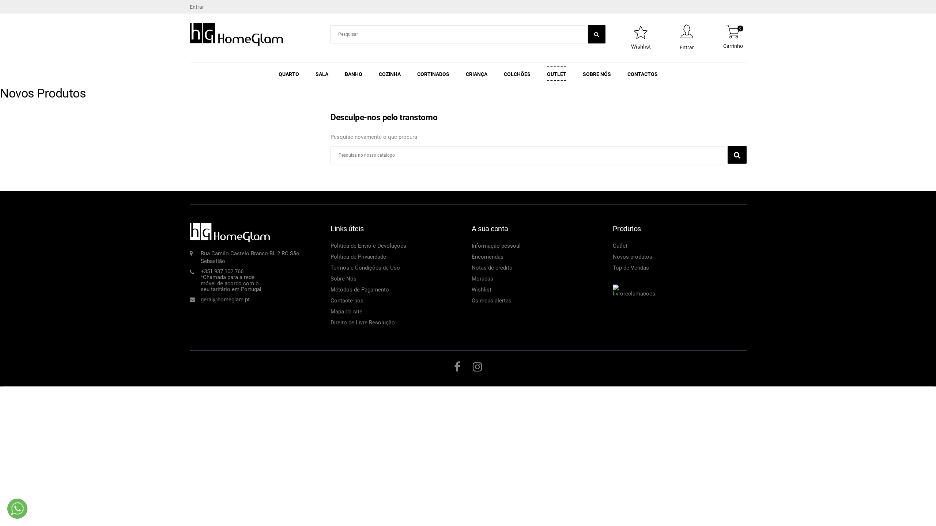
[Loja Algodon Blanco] (236, 34)
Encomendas (487, 257)
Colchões (517, 74)
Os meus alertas (492, 300)
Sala (322, 74)
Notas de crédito (492, 267)
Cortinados (433, 74)
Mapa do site (346, 311)
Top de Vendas (631, 267)
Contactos (642, 74)
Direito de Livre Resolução (363, 322)
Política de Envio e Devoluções (368, 246)
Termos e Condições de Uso (365, 267)
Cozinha (390, 74)
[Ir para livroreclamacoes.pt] (635, 286)
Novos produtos (632, 257)
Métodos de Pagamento (360, 289)
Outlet (556, 74)
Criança (476, 74)
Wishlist (481, 289)
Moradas (482, 278)
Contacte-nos (347, 300)
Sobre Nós (597, 74)
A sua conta (490, 228)
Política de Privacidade (358, 257)
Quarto (289, 74)
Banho (353, 74)
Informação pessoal (496, 246)
